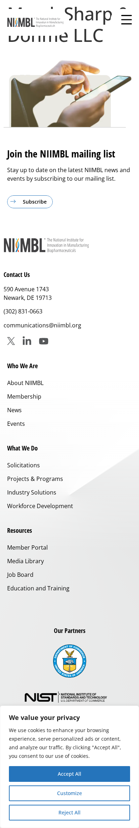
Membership (24, 396)
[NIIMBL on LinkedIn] (27, 341)
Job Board (20, 575)
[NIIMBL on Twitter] (11, 341)
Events (16, 424)
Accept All (69, 773)
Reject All (69, 812)
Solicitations (23, 465)
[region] (69, 767)
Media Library (25, 561)
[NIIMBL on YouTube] (43, 341)
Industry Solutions (31, 492)
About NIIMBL (25, 383)
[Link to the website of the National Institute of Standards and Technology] (69, 697)
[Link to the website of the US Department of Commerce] (69, 661)
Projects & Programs (35, 479)
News (14, 410)
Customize (69, 793)
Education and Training (38, 588)
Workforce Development (40, 506)
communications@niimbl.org (42, 325)
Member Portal (27, 547)
